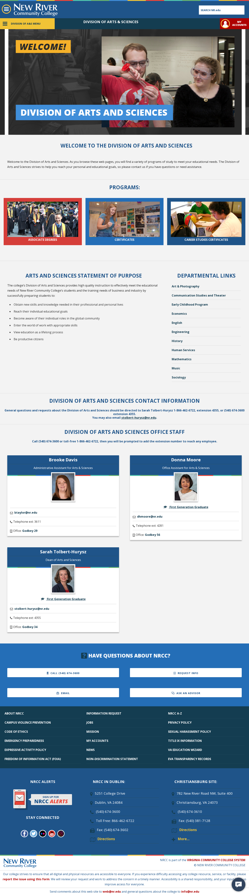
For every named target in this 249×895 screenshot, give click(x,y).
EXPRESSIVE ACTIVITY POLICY (25, 750)
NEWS (90, 750)
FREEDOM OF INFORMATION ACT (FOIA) (33, 759)
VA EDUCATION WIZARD (185, 750)
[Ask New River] (238, 884)
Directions (106, 839)
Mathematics (181, 359)
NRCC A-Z (175, 713)
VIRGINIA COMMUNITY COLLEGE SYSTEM (216, 860)
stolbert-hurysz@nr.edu (138, 418)
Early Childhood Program (190, 305)
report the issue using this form (26, 879)
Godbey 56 (152, 535)
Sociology (179, 377)
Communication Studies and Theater (199, 295)
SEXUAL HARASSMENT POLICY (189, 732)
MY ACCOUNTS (97, 741)
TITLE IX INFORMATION (185, 741)
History (177, 341)
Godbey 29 (29, 531)
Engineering (180, 332)
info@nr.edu (190, 892)
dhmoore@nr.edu (149, 517)
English (177, 323)
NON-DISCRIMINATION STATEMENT (112, 759)
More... (184, 839)
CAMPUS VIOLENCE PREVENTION (28, 723)
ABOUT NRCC (14, 713)
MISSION (92, 732)
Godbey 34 (29, 627)
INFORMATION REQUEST (103, 713)
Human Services (183, 350)
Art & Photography (185, 286)
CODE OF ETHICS (16, 732)
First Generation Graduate (188, 507)
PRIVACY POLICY (180, 723)
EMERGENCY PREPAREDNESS (24, 741)
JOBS (89, 723)
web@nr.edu (112, 892)
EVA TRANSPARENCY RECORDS (189, 759)
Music (176, 368)
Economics (179, 314)
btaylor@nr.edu (25, 513)
